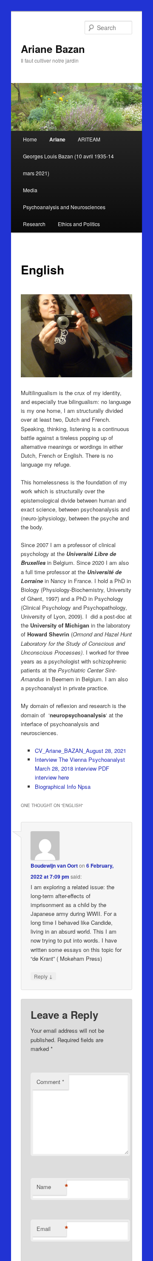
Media (30, 190)
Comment (50, 1082)
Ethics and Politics (79, 223)
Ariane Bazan (53, 48)
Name (51, 1187)
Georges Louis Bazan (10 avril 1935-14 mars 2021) (68, 164)
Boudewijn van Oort (54, 865)
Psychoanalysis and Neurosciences (64, 206)
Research (34, 223)
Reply (43, 976)
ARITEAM (89, 139)
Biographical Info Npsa (63, 787)
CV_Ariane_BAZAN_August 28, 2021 (80, 751)
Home (30, 139)
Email (51, 1229)
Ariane (57, 139)
